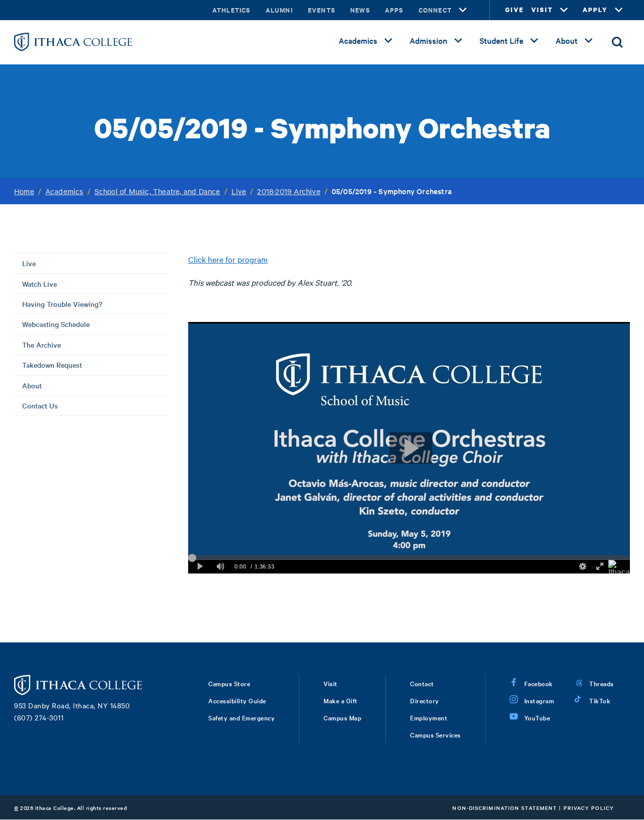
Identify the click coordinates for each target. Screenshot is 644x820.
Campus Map (342, 717)
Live (239, 191)
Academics (358, 40)
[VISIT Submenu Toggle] (564, 10)
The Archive (41, 345)
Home (24, 191)
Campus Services (435, 734)
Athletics (231, 10)
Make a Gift (341, 700)
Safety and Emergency (241, 717)
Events (321, 10)
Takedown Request (52, 365)
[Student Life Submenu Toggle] (534, 40)
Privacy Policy (589, 807)
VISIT (542, 10)
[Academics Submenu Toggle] (388, 40)
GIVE (514, 10)
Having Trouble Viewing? (62, 304)
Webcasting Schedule (56, 324)
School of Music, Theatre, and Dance (157, 191)
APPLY (595, 10)
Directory (424, 700)
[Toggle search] (617, 42)
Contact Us (40, 405)
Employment (428, 717)
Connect (435, 10)
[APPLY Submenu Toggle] (619, 10)
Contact (422, 683)
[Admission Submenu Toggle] (458, 40)
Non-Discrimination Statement (504, 807)
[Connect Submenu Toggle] (463, 10)
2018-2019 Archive (288, 191)
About (566, 40)
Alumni (279, 10)
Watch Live (39, 284)
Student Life (501, 40)
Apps (394, 10)
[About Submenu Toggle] (589, 40)
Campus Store (229, 683)
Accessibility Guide (237, 700)
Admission (428, 40)
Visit (331, 683)
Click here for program (228, 259)
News (360, 10)
